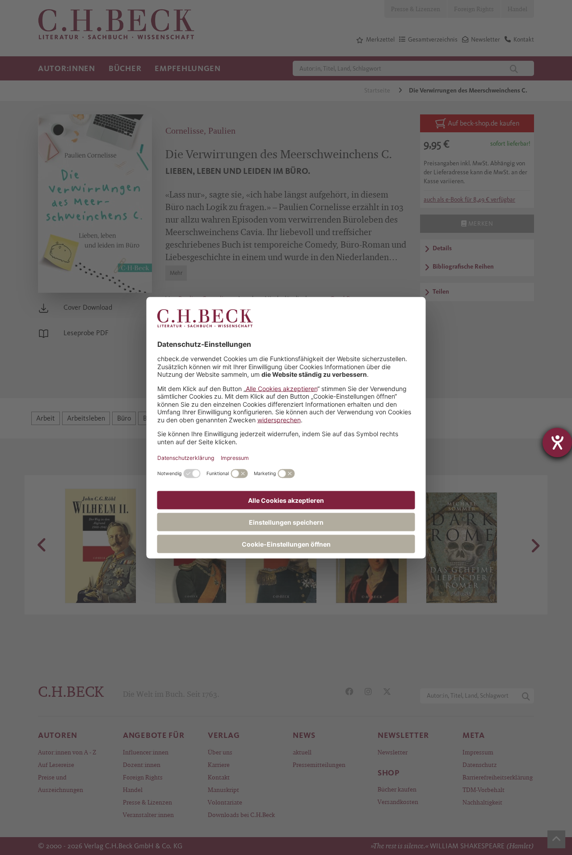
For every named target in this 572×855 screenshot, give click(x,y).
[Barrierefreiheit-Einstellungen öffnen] (557, 442)
